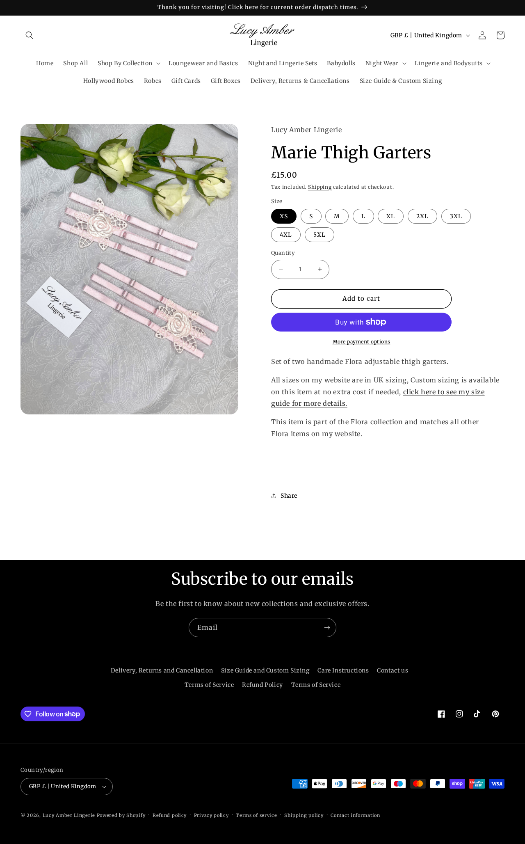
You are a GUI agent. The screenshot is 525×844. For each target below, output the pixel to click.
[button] (30, 35)
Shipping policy (304, 815)
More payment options (361, 342)
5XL (319, 234)
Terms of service (256, 815)
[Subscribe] (327, 627)
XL (390, 216)
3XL (456, 216)
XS (284, 216)
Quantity (283, 252)
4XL (286, 234)
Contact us (392, 670)
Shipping (320, 187)
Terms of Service (209, 684)
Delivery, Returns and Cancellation (162, 670)
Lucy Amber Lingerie (69, 815)
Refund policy (170, 815)
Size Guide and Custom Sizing (265, 670)
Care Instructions (343, 670)
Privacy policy (211, 815)
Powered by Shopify (121, 815)
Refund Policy (262, 684)
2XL (422, 216)
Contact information (355, 815)
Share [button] (289, 495)
